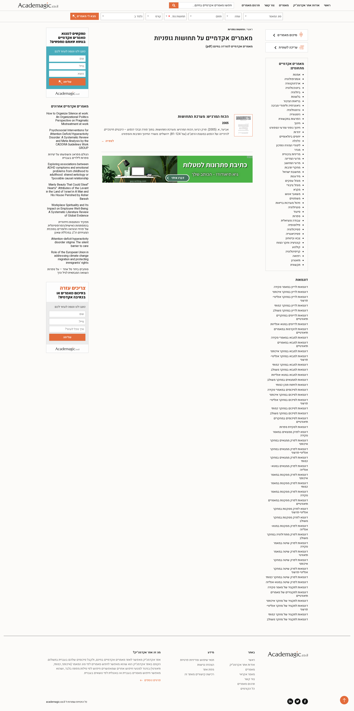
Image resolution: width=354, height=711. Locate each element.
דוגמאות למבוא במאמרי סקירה (289, 337)
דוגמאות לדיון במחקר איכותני (290, 292)
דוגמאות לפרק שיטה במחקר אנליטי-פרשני (290, 570)
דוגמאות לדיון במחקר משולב (290, 310)
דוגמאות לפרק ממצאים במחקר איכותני (289, 442)
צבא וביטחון (293, 238)
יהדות (297, 132)
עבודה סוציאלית (290, 220)
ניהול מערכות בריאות (288, 203)
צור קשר (269, 5)
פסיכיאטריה (293, 234)
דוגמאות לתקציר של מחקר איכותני (287, 601)
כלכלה (296, 141)
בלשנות (295, 97)
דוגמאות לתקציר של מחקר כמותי (288, 614)
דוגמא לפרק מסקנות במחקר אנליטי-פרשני (290, 511)
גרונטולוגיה (293, 110)
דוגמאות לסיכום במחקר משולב (289, 413)
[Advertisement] (177, 81)
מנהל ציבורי (293, 185)
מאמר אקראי (247, 674)
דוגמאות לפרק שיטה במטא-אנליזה (287, 582)
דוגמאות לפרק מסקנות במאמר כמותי (289, 485)
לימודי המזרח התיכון (288, 145)
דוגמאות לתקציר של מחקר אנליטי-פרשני (287, 607)
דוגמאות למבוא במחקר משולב (289, 369)
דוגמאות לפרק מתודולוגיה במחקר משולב (287, 536)
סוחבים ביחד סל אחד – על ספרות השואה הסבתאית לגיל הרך (67, 271)
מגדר (297, 150)
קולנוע (296, 247)
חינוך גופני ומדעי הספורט (284, 128)
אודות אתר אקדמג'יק (306, 5)
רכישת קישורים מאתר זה (199, 674)
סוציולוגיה (294, 207)
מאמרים (284, 5)
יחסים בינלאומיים (289, 136)
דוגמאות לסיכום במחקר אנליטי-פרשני (288, 402)
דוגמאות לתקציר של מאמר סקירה (288, 587)
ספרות (296, 216)
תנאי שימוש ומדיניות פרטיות (197, 660)
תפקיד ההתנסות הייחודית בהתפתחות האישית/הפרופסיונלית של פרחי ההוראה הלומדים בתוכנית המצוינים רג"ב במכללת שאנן (67, 227)
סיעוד (296, 212)
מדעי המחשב (292, 163)
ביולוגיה (295, 92)
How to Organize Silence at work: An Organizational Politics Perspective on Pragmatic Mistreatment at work (67, 118)
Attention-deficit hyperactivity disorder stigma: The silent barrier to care (69, 242)
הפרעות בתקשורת (289, 119)
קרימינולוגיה (293, 251)
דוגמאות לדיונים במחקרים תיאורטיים (292, 317)
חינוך (297, 123)
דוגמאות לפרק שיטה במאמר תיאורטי (291, 553)
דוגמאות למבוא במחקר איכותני (289, 351)
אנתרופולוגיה (292, 79)
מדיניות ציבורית (291, 154)
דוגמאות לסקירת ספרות (294, 427)
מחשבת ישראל (291, 172)
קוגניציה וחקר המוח (288, 243)
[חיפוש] (173, 5)
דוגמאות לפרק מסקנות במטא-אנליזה (289, 528)
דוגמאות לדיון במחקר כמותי (291, 305)
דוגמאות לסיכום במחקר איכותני (289, 395)
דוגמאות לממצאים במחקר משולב (287, 380)
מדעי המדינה (292, 158)
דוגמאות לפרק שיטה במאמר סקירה (291, 545)
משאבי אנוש (292, 194)
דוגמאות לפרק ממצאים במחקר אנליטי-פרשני (289, 451)
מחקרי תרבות (292, 167)
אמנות (296, 74)
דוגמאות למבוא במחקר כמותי (290, 365)
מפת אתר (208, 669)
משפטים (294, 198)
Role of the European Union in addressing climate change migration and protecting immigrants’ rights (69, 257)
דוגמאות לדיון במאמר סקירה (291, 287)
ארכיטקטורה (292, 83)
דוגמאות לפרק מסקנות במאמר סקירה (289, 493)
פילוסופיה (294, 225)
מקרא (296, 189)
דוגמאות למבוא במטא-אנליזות (289, 375)
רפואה (296, 256)
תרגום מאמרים (251, 5)
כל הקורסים (247, 688)
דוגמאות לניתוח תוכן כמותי (292, 385)
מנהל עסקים (292, 181)
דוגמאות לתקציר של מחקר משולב (287, 619)
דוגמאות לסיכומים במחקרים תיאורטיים (291, 420)
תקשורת (295, 265)
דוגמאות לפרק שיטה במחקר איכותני (290, 562)
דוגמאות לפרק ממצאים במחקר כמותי (289, 459)
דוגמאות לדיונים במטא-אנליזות (289, 324)
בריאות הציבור (292, 101)
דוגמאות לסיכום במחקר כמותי (289, 408)
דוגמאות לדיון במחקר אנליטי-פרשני (290, 299)
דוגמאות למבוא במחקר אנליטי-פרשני (289, 358)
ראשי (327, 5)
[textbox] (263, 16)
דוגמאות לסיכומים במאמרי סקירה (288, 390)
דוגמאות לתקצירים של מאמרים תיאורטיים (289, 594)
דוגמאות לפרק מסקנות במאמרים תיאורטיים (288, 502)
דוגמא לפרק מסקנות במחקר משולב (290, 519)
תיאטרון (295, 260)
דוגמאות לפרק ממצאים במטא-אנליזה (289, 468)
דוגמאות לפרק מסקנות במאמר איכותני (289, 476)
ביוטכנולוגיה (292, 88)
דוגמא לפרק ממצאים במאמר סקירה (290, 434)
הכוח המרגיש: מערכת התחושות (203, 116)
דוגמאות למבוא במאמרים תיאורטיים (292, 344)
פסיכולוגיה (293, 229)
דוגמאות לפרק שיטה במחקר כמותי (287, 577)
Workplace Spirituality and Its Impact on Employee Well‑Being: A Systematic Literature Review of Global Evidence (67, 210)
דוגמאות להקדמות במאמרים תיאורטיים (291, 331)
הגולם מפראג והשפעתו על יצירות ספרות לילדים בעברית (68, 156)
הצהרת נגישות (205, 665)
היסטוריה (295, 114)
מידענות (295, 176)
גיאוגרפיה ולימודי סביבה (285, 105)
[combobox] (263, 16)
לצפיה (109, 141)
